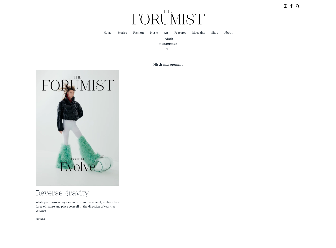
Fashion (138, 32)
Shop (214, 32)
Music (154, 32)
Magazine (198, 32)
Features (180, 32)
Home (107, 32)
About (228, 32)
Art (166, 32)
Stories (122, 32)
